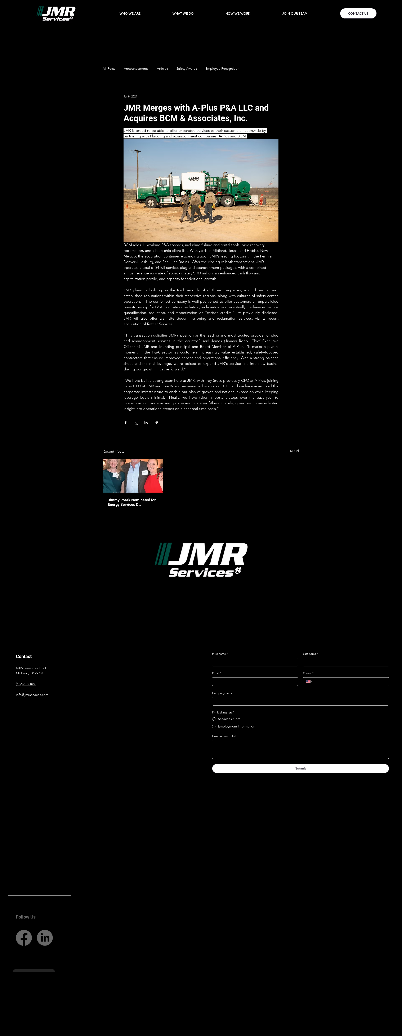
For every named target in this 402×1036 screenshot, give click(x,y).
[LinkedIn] (45, 930)
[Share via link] (156, 423)
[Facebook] (24, 930)
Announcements (136, 68)
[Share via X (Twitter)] (136, 423)
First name (220, 654)
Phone (308, 673)
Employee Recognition (222, 68)
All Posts (109, 68)
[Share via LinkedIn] (146, 423)
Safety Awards (186, 68)
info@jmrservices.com (32, 695)
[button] (130, 13)
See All (294, 451)
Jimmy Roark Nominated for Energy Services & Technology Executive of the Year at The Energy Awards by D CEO (133, 502)
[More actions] (275, 96)
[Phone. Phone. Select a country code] (310, 681)
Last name (310, 654)
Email (216, 673)
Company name (222, 693)
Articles (162, 68)
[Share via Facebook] (126, 423)
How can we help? (224, 736)
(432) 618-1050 (26, 684)
